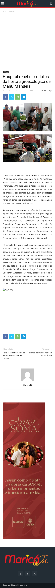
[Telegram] (23, 97)
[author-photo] (27, 381)
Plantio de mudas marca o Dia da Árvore (40, 354)
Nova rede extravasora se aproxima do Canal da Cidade (14, 356)
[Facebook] (5, 97)
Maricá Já (9, 91)
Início (5, 12)
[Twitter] (11, 97)
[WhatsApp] (17, 97)
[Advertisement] (27, 42)
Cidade (12, 12)
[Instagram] (27, 573)
